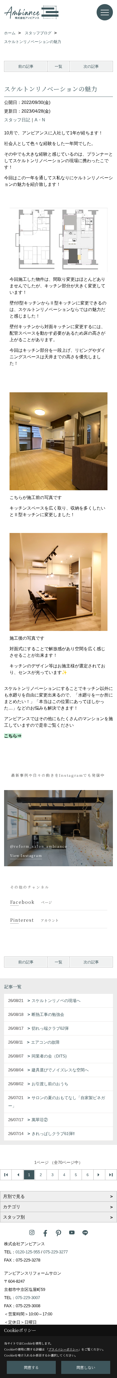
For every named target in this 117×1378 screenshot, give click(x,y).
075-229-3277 (55, 1252)
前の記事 (25, 66)
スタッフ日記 (17, 120)
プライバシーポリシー (63, 1349)
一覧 (58, 66)
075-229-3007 (28, 1297)
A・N (40, 120)
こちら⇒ (12, 735)
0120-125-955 (28, 1252)
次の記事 (91, 66)
